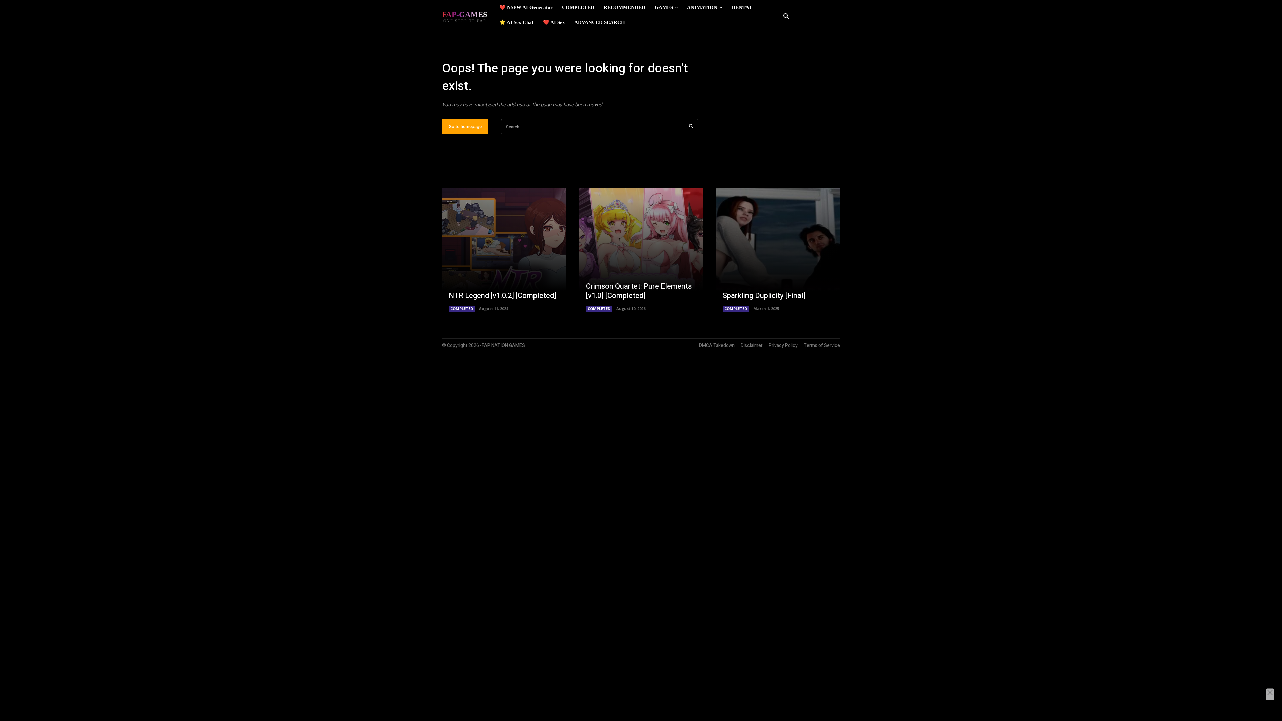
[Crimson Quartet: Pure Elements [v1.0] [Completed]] (641, 250)
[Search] (691, 126)
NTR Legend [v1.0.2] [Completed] (502, 295)
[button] (786, 17)
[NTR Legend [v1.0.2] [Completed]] (504, 250)
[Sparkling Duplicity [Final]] (778, 250)
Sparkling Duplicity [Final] (764, 295)
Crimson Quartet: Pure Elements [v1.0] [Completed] (639, 291)
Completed (461, 308)
